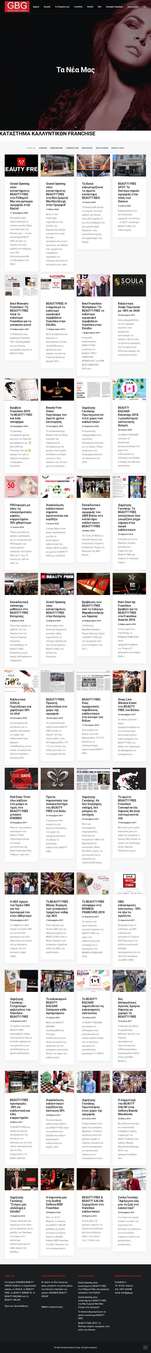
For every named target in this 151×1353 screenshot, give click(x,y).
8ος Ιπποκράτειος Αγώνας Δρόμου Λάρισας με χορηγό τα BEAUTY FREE (129, 1007)
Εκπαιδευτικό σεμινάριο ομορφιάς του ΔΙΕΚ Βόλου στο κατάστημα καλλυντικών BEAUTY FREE (92, 515)
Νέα (99, 7)
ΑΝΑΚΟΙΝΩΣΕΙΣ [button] (56, 148)
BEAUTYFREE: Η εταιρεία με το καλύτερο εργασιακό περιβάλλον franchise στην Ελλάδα (56, 314)
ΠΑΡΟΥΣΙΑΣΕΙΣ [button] (102, 148)
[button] (145, 6)
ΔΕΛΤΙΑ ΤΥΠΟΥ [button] (117, 148)
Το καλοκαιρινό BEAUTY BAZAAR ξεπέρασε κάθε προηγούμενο (56, 1006)
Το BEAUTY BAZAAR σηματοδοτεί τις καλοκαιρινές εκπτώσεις (93, 1006)
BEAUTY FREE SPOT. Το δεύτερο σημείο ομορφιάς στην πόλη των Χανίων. (128, 192)
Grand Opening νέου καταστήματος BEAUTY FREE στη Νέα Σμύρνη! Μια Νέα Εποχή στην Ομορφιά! (57, 194)
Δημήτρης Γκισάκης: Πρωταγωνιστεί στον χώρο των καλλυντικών (93, 415)
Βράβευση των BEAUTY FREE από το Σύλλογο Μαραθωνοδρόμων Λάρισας (93, 609)
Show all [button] (31, 148)
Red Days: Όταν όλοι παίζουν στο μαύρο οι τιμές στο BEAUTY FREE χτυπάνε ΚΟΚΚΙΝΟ (20, 807)
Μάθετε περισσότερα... (52, 1307)
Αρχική (36, 7)
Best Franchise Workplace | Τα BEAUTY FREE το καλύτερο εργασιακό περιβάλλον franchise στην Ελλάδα (93, 316)
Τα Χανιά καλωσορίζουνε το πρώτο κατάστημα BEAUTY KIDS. (92, 191)
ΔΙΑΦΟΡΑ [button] (43, 148)
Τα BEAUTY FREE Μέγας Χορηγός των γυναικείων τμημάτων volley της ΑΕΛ (57, 909)
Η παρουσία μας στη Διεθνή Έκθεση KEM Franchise (56, 1203)
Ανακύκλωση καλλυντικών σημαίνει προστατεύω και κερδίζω (57, 512)
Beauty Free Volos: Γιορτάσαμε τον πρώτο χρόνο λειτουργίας (56, 415)
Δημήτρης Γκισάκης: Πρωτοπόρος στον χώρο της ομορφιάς (92, 1107)
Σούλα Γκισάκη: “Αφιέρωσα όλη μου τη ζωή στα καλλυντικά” (128, 1203)
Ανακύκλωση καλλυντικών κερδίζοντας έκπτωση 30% (55, 1105)
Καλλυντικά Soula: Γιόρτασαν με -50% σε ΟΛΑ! (129, 307)
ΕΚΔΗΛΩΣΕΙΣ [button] (87, 148)
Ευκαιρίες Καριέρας (114, 7)
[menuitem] (36, 6)
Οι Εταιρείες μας (62, 7)
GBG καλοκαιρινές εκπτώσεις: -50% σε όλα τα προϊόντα (129, 909)
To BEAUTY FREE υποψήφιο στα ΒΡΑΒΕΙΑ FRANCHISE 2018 (93, 907)
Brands (90, 7)
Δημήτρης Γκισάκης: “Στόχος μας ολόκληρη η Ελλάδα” (18, 1204)
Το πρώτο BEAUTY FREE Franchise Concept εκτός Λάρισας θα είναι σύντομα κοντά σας (129, 807)
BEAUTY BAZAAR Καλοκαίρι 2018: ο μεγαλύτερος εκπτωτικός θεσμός (128, 416)
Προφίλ (47, 7)
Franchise (78, 7)
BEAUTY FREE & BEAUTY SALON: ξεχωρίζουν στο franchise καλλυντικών (93, 1204)
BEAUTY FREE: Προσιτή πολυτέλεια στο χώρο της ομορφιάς (56, 706)
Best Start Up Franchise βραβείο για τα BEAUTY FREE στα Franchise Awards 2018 (127, 610)
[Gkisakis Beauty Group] (17, 6)
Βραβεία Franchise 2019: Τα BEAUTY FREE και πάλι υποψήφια (21, 415)
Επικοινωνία (133, 7)
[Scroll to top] (145, 1347)
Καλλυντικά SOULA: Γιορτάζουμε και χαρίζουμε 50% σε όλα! (20, 706)
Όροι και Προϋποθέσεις (16, 1306)
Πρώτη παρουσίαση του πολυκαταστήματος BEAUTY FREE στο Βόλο (57, 804)
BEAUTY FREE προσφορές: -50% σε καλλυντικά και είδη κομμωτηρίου (20, 1108)
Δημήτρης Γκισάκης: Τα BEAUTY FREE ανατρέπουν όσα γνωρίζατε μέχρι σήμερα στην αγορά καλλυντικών (129, 517)
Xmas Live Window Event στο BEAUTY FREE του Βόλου (128, 705)
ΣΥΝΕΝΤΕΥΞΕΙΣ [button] (72, 148)
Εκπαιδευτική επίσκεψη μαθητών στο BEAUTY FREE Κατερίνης (19, 609)
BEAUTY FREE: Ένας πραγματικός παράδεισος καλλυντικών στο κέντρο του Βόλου (92, 710)
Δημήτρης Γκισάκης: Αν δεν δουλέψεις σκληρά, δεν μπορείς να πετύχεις (92, 805)
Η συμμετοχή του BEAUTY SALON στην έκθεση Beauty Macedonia (128, 1107)
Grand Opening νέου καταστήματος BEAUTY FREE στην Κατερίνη (55, 609)
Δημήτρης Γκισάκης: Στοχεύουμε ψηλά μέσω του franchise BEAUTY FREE (20, 1007)
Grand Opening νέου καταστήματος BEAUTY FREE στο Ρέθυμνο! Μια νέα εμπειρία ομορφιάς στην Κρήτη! (21, 196)
